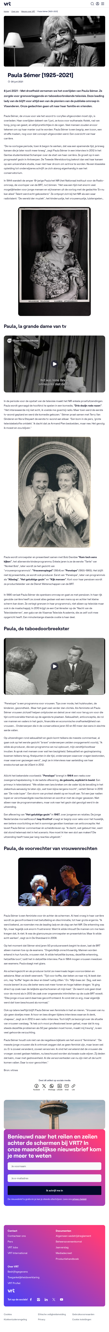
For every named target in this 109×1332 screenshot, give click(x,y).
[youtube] (61, 1299)
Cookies (8, 1314)
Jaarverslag (62, 1247)
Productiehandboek (67, 1258)
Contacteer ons (17, 1236)
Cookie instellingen (81, 1319)
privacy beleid (79, 1199)
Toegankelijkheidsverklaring (23, 1277)
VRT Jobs (13, 1247)
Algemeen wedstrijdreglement (73, 1236)
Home (6, 11)
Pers (10, 1241)
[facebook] (31, 1299)
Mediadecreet (64, 1253)
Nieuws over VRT (28, 11)
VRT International (17, 1253)
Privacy (41, 1319)
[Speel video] (54, 364)
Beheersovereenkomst (69, 1241)
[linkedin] (46, 1299)
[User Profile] (97, 3)
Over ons (15, 11)
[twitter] (54, 1299)
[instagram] (38, 1299)
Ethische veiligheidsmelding (52, 1314)
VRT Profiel (14, 1283)
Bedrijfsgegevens (18, 1271)
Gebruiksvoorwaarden (83, 1314)
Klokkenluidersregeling (15, 1319)
